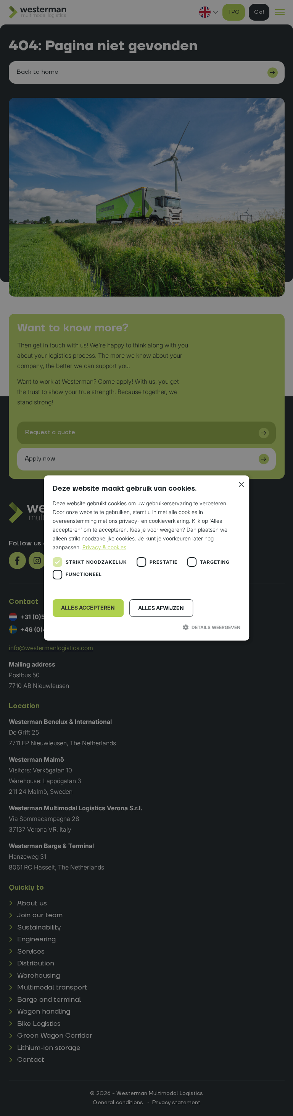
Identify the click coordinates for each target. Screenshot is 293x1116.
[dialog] (146, 558)
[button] (147, 627)
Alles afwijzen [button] (161, 608)
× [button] (240, 484)
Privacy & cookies (104, 547)
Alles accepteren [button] (88, 607)
